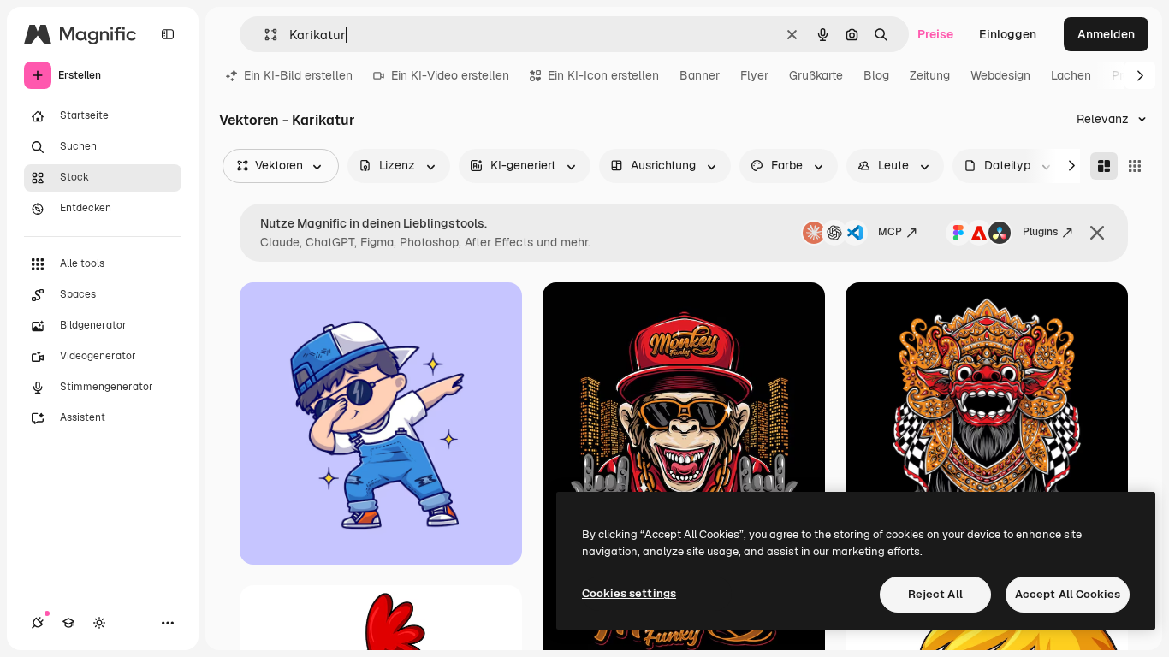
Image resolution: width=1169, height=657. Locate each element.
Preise (935, 34)
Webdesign (1000, 75)
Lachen (1071, 75)
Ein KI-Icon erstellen (603, 75)
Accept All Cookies (1067, 594)
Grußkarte (816, 75)
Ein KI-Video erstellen (450, 75)
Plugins (1040, 232)
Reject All (935, 594)
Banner (699, 75)
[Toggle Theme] (99, 622)
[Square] (1134, 166)
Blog (876, 75)
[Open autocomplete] (264, 34)
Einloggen (1007, 34)
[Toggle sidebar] (167, 34)
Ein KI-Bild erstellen (298, 75)
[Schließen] (1097, 232)
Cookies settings (629, 593)
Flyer (754, 75)
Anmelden (1106, 34)
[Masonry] (1104, 166)
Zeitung (930, 75)
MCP (890, 232)
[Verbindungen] (37, 622)
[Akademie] (68, 622)
